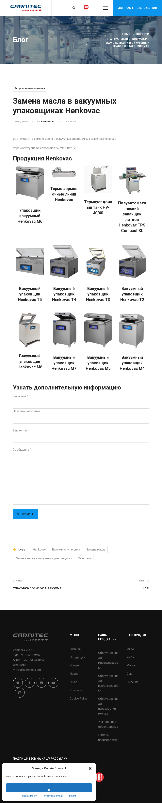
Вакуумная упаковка (66, 549)
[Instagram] (20, 693)
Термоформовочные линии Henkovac (63, 194)
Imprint (72, 796)
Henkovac (39, 549)
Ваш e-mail (21, 430)
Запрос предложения (137, 8)
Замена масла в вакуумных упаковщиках (44, 558)
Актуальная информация (129, 38)
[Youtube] (53, 683)
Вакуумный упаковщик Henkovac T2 (132, 294)
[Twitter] (18, 683)
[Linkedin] (41, 683)
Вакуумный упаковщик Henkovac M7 (64, 363)
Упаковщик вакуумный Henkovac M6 (30, 216)
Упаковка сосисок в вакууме (37, 584)
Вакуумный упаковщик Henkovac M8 (30, 361)
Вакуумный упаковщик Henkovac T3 (98, 294)
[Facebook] (30, 683)
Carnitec (48, 121)
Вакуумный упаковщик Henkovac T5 (30, 294)
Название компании (26, 411)
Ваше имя (20, 396)
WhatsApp (19, 665)
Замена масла (95, 549)
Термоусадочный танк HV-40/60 (98, 207)
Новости (142, 34)
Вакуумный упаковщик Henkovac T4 (64, 294)
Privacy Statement (53, 796)
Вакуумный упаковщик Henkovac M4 (132, 363)
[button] (90, 768)
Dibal (144, 584)
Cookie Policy (29, 796)
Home (126, 34)
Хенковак (84, 558)
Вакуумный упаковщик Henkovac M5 (98, 363)
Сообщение (22, 449)
